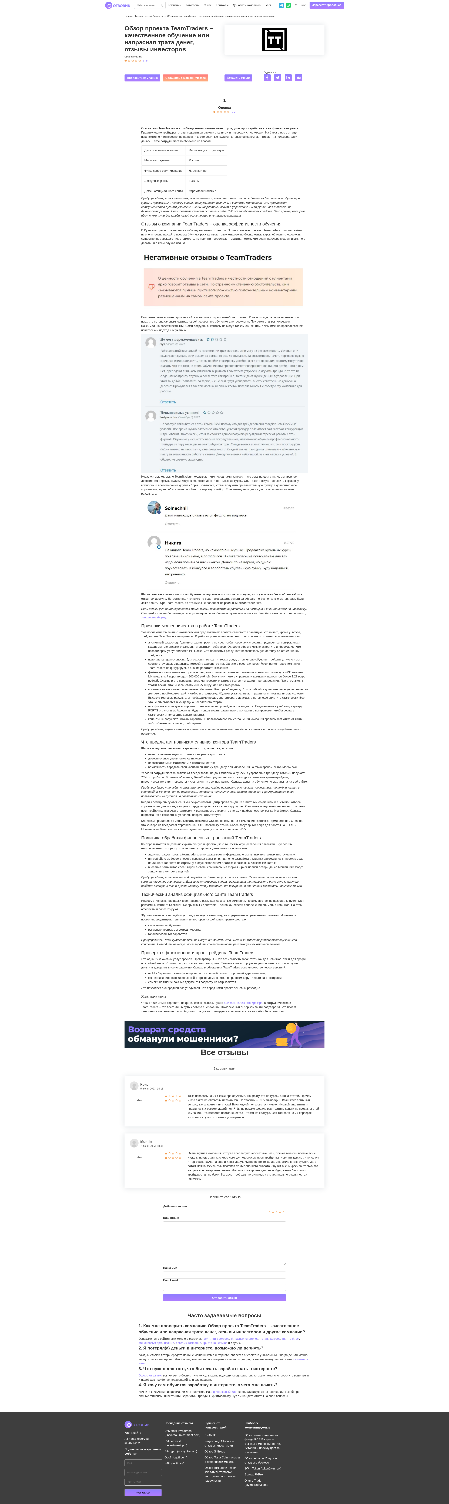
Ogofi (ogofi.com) (176, 1457)
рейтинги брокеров (216, 1338)
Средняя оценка (133, 56)
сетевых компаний (188, 1343)
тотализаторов (270, 1338)
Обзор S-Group (215, 1451)
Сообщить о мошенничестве (185, 77)
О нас (208, 5)
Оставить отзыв (238, 77)
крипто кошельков (215, 1343)
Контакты (222, 5)
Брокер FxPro (253, 1474)
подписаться (143, 1492)
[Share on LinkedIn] (289, 78)
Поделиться (270, 72)
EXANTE (210, 1435)
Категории (193, 5)
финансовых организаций (156, 1343)
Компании (174, 5)
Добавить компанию (247, 5)
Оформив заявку (150, 1375)
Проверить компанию (142, 77)
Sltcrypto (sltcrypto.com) (181, 1451)
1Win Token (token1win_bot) (263, 1468)
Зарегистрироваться (326, 5)
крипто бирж (290, 1338)
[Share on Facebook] (268, 78)
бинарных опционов (244, 1338)
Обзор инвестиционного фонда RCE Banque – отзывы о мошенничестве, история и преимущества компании (262, 1444)
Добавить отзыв (175, 1206)
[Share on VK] (300, 78)
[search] (161, 5)
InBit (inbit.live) (174, 1463)
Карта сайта (133, 1432)
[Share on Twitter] (279, 78)
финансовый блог (225, 1391)
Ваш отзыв (171, 1217)
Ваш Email (170, 1280)
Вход (303, 5)
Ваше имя (170, 1268)
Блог (268, 5)
